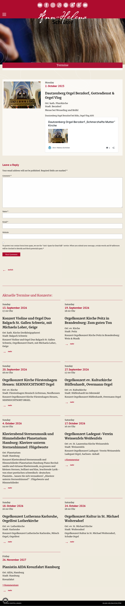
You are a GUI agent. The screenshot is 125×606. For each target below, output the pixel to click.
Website (5, 232)
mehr (7, 351)
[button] (5, 600)
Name (5, 211)
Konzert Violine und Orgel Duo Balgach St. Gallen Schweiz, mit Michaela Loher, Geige (27, 322)
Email (5, 222)
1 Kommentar (72, 459)
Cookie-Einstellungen (12, 603)
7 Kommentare (10, 585)
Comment (6, 176)
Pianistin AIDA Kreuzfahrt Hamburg (31, 567)
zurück (7, 269)
